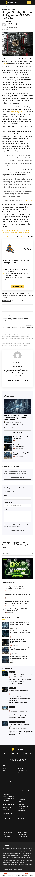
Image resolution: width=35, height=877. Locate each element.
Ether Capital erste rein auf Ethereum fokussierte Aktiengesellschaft (16, 319)
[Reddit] (21, 363)
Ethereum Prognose (22, 834)
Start (3, 6)
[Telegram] (17, 754)
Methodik (5, 774)
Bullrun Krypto (6, 800)
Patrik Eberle (10, 24)
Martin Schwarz (19, 440)
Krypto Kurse (21, 797)
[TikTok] (30, 754)
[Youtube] (19, 363)
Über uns (5, 768)
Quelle (8, 236)
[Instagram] (8, 754)
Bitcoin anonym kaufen (8, 816)
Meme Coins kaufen (7, 807)
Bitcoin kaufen (6, 794)
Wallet (13, 672)
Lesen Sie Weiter (17, 432)
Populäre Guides (8, 582)
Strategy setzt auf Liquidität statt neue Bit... (20, 709)
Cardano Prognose (22, 832)
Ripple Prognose (6, 836)
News (12, 9)
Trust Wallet (21, 821)
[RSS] (16, 363)
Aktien (10, 706)
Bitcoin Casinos (6, 809)
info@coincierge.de (17, 869)
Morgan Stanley (25, 300)
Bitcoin (7, 6)
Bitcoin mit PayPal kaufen (8, 796)
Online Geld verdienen (23, 806)
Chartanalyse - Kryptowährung (15, 722)
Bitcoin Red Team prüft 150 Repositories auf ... (21, 674)
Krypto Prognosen (22, 795)
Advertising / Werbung (8, 785)
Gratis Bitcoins (21, 818)
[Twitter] (13, 363)
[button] (33, 4)
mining (18, 300)
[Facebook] (4, 754)
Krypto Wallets (21, 799)
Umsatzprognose (16, 112)
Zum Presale (17, 286)
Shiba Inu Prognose (7, 832)
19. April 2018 (27, 200)
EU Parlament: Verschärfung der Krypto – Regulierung (18, 327)
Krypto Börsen (21, 793)
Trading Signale (21, 810)
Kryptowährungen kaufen (24, 790)
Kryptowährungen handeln (9, 798)
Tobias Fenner (9, 422)
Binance (10, 687)
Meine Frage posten (17, 477)
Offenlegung (5, 29)
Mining (8, 9)
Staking (20, 801)
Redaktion (5, 772)
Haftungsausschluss (22, 770)
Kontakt (4, 770)
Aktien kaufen (21, 804)
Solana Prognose (7, 834)
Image (21, 236)
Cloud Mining (21, 808)
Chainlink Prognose (22, 836)
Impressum (20, 768)
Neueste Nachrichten (10, 617)
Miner (5, 64)
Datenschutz (21, 772)
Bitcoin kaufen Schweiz (8, 823)
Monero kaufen (21, 816)
